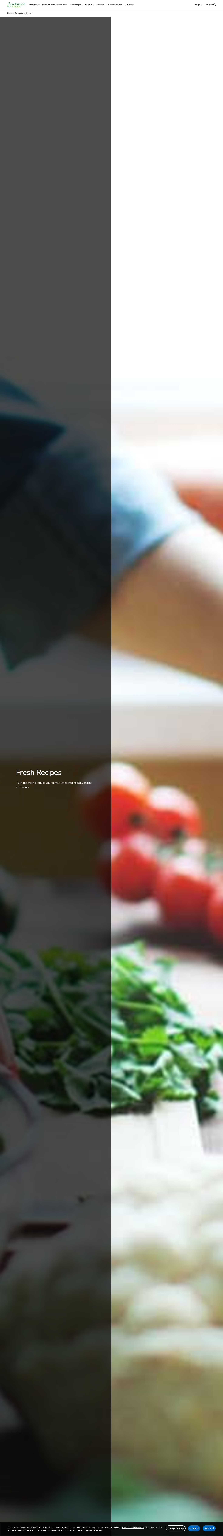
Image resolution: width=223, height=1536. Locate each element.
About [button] (129, 4)
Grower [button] (101, 4)
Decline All (209, 1528)
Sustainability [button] (115, 4)
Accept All (194, 1528)
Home (9, 13)
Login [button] (198, 4)
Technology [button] (75, 4)
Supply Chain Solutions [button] (53, 4)
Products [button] (33, 4)
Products (19, 13)
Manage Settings (175, 1528)
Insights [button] (89, 4)
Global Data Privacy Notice (133, 1527)
